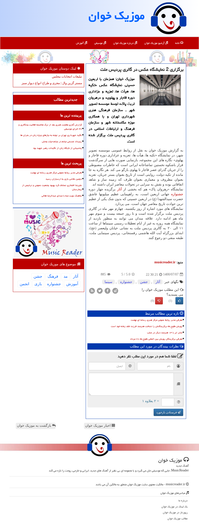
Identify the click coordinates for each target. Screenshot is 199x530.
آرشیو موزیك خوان (154, 42)
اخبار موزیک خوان (98, 425)
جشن (144, 282)
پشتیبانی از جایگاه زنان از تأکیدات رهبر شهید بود (57, 148)
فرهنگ (53, 276)
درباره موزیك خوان (123, 42)
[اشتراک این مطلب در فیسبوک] (107, 290)
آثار (119, 189)
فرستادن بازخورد (167, 412)
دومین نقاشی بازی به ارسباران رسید (64, 179)
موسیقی (98, 42)
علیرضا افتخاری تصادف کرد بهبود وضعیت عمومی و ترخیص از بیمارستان (52, 187)
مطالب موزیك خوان (177, 518)
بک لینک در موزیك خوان (174, 506)
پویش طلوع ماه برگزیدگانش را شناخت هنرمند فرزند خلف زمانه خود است (146, 326)
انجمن (24, 284)
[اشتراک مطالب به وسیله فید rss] (92, 290)
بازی (38, 284)
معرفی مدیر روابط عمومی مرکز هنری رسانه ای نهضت (156, 320)
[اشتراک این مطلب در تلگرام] (115, 290)
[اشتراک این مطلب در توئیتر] (99, 290)
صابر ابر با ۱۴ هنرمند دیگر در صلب (164, 332)
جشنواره (177, 194)
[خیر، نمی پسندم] (159, 300)
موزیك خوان (117, 15)
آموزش (80, 42)
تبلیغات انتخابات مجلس (67, 76)
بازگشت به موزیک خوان (34, 425)
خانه (177, 42)
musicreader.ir (164, 262)
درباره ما (183, 500)
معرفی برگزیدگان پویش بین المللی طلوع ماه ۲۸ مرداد (156, 338)
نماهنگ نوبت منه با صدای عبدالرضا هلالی (61, 195)
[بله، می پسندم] (179, 300)
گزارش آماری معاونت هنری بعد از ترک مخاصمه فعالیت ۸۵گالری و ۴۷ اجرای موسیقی (50, 126)
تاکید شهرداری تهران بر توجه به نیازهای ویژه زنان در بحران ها (51, 135)
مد (66, 276)
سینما (108, 282)
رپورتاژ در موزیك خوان (175, 512)
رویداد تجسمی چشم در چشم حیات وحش (62, 141)
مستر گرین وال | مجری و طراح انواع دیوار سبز (52, 83)
